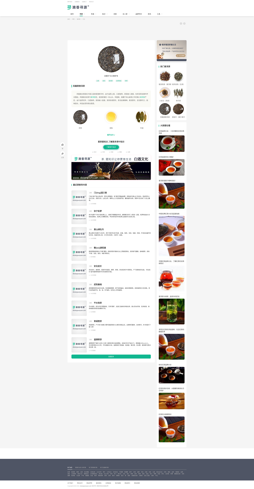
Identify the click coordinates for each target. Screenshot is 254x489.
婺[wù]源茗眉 (100, 248)
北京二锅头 (147, 475)
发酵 (68, 475)
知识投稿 (118, 483)
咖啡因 (177, 472)
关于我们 (70, 483)
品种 (173, 472)
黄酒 (169, 472)
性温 (159, 474)
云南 (97, 81)
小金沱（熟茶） (165, 101)
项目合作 (80, 483)
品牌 (138, 472)
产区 (156, 475)
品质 (182, 472)
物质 (155, 474)
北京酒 (167, 474)
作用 (111, 474)
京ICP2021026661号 (102, 486)
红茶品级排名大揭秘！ (167, 157)
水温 (91, 475)
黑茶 (132, 474)
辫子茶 (178, 101)
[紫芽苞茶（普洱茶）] (165, 76)
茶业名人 (91, 1)
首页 (72, 14)
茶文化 (119, 474)
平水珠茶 (98, 303)
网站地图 (137, 483)
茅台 (163, 474)
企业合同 (99, 472)
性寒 (126, 81)
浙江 (128, 474)
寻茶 (81, 14)
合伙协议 (115, 472)
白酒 (146, 472)
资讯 (149, 14)
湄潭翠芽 (98, 340)
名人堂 (125, 14)
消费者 (118, 475)
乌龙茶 (78, 475)
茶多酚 (73, 475)
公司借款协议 (93, 474)
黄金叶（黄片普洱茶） (180, 117)
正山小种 (106, 474)
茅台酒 (100, 474)
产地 (82, 475)
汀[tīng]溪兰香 (100, 193)
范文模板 (86, 472)
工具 (158, 14)
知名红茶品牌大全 (165, 365)
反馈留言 (108, 483)
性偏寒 (126, 472)
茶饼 (95, 475)
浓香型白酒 (134, 475)
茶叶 (104, 472)
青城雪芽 (98, 321)
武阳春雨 (98, 284)
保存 (152, 475)
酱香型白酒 (177, 474)
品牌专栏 (139, 14)
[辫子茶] (178, 92)
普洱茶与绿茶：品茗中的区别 (169, 296)
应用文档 (92, 472)
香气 (130, 472)
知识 (103, 14)
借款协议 (86, 474)
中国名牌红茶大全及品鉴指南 (169, 214)
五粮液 (140, 475)
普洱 (104, 81)
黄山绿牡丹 (99, 229)
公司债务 (73, 474)
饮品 (147, 474)
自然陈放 (118, 81)
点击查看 (182, 55)
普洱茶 (78, 19)
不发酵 (121, 472)
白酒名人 (84, 1)
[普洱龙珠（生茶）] (178, 76)
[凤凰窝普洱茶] (165, 109)
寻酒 (92, 14)
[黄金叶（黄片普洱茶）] (178, 109)
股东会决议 (159, 472)
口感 (81, 472)
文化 (124, 474)
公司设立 (109, 472)
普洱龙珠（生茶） (178, 84)
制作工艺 (80, 474)
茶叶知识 (69, 1)
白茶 (109, 475)
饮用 (165, 472)
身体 (105, 475)
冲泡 (142, 472)
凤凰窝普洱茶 (165, 117)
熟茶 (139, 474)
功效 (150, 472)
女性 (183, 474)
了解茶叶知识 (111, 147)
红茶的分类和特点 (165, 414)
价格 (134, 472)
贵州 (135, 474)
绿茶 (77, 472)
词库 (115, 14)
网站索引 (127, 483)
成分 (122, 475)
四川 (151, 474)
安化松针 (98, 266)
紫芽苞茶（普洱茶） (166, 84)
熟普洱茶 (100, 475)
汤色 (68, 474)
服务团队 (99, 483)
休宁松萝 (98, 211)
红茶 (68, 472)
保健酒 (87, 475)
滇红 (143, 474)
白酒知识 (77, 1)
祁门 (115, 474)
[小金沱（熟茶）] (165, 92)
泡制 (129, 475)
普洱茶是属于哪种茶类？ (167, 181)
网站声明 (89, 483)
